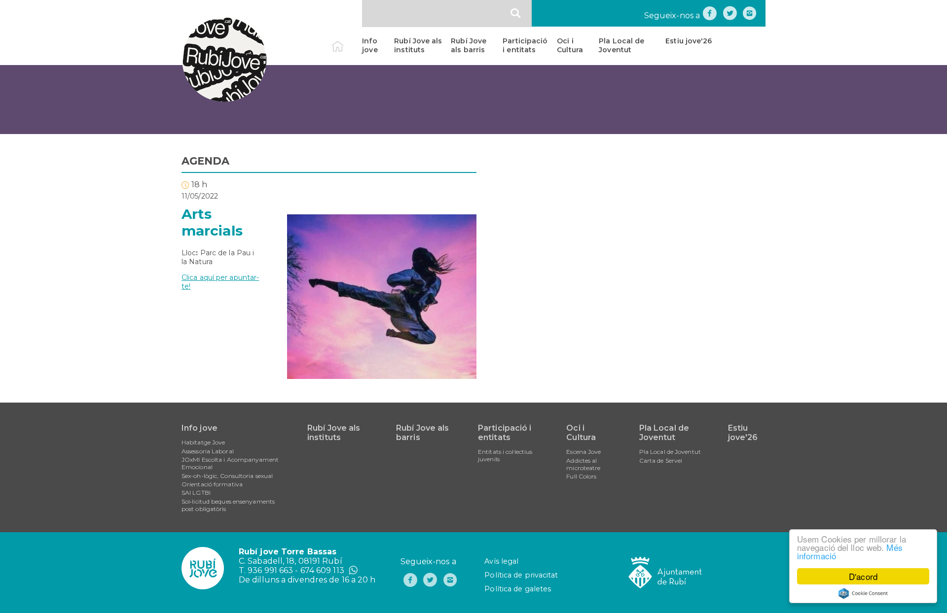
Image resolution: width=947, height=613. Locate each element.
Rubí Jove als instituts (418, 45)
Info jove (369, 45)
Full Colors (581, 476)
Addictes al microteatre (583, 464)
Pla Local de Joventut (621, 45)
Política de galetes (517, 588)
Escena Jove (583, 451)
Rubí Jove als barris (468, 45)
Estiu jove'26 (688, 40)
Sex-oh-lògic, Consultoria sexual (227, 475)
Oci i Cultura (570, 45)
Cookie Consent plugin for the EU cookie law (863, 593)
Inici (346, 41)
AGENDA (206, 161)
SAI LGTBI (196, 492)
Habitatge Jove (203, 442)
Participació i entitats (525, 45)
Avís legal (501, 561)
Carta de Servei (661, 460)
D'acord (863, 576)
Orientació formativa (212, 484)
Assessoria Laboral (208, 451)
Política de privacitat (521, 575)
